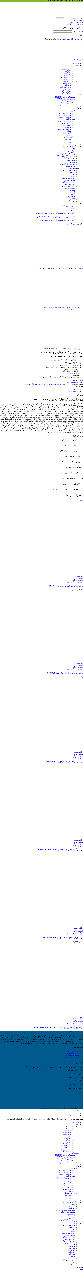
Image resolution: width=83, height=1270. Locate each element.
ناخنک (73, 201)
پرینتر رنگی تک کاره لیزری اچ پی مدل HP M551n (63, 762)
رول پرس (71, 196)
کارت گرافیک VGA (64, 129)
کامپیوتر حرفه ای (65, 115)
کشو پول (72, 162)
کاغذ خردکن (71, 160)
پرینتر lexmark (66, 70)
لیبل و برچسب (70, 180)
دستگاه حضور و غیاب (68, 156)
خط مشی (75, 1059)
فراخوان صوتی (70, 166)
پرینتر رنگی (67, 83)
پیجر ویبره (71, 158)
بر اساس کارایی (69, 81)
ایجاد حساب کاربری (73, 24)
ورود (81, 35)
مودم (69, 135)
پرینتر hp (68, 72)
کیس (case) (67, 133)
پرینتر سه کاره (66, 91)
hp (66, 445)
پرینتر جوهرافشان (65, 87)
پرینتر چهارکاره (67, 423)
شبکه (69, 131)
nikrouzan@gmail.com (71, 1081)
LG (70, 141)
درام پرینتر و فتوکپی (68, 186)
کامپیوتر (72, 111)
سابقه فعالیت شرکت (72, 1057)
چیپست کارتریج (70, 188)
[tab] (76, 389)
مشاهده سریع (78, 578)
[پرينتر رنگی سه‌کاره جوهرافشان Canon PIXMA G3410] (68, 801)
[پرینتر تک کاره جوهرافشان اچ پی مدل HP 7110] (68, 627)
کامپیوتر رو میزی (65, 117)
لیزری (65, 484)
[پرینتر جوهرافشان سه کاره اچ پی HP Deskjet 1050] (68, 889)
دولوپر (73, 176)
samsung (68, 139)
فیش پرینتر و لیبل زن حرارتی (65, 154)
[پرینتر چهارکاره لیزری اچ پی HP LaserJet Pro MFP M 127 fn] (68, 979)
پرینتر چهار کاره (65, 89)
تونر (73, 174)
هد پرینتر (72, 190)
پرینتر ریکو (67, 79)
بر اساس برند (70, 68)
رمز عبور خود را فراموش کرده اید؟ (71, 39)
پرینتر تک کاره (66, 93)
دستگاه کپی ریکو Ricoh (67, 103)
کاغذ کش (72, 192)
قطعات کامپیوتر (69, 119)
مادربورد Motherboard (63, 121)
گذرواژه (77, 31)
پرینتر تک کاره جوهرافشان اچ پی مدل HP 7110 (64, 673)
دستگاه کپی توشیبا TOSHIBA (65, 97)
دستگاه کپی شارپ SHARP (66, 99)
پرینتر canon (67, 75)
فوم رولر (72, 194)
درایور (73, 208)
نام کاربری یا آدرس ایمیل (72, 28)
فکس (73, 149)
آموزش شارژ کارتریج (68, 206)
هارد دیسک (67, 127)
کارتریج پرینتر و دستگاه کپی (66, 170)
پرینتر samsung (66, 77)
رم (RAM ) (67, 125)
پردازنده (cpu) (66, 123)
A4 (66, 467)
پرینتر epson (67, 73)
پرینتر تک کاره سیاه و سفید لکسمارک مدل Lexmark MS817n (63, 348)
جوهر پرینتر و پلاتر (69, 182)
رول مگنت (71, 198)
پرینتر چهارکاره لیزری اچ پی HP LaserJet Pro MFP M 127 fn (63, 307)
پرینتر (78, 268)
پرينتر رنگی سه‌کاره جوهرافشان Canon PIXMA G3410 (60, 849)
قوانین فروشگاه (73, 1051)
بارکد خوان (71, 151)
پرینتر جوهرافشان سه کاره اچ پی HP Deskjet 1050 (63, 937)
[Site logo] (70, 16)
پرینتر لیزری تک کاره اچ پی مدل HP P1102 (66, 586)
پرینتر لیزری (67, 85)
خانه (81, 268)
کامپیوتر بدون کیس (64, 113)
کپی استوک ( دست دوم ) (67, 105)
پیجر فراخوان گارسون (67, 164)
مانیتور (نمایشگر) (69, 137)
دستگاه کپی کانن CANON (66, 101)
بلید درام (72, 199)
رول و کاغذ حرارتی (68, 178)
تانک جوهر (71, 172)
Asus (69, 143)
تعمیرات (72, 210)
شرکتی (64, 440)
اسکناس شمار (70, 153)
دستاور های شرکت (72, 1055)
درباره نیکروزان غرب (72, 1053)
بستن (81, 1269)
